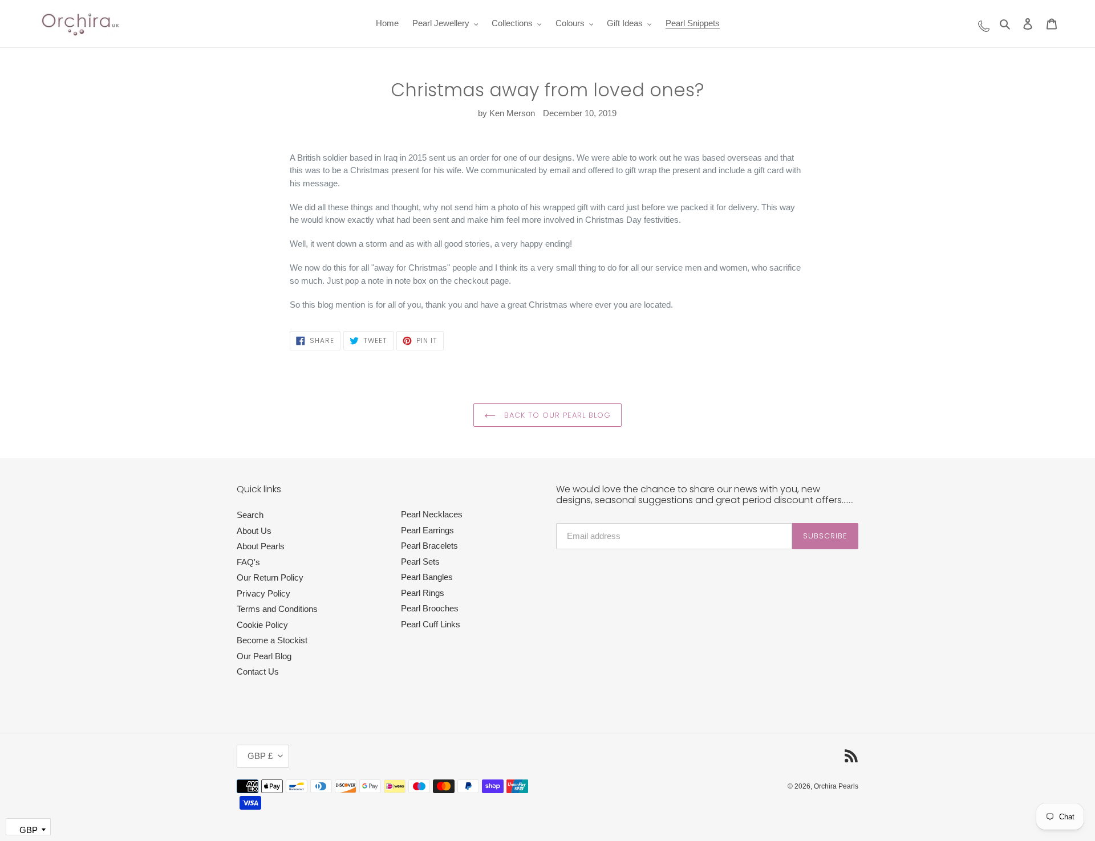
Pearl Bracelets (429, 545)
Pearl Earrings (427, 530)
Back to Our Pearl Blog (556, 415)
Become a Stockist (272, 640)
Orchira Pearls (836, 786)
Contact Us (258, 671)
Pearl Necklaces (432, 514)
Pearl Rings (422, 593)
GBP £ (260, 756)
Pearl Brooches (430, 608)
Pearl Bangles (427, 577)
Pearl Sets (420, 561)
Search (250, 515)
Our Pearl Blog (264, 656)
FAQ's (248, 562)
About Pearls (261, 546)
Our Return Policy (270, 577)
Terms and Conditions (277, 609)
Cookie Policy (262, 625)
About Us (254, 531)
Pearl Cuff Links (430, 624)
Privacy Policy (263, 593)
